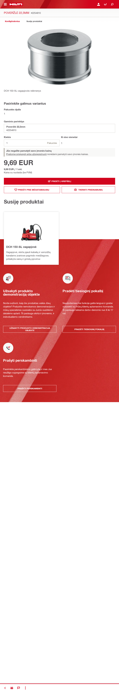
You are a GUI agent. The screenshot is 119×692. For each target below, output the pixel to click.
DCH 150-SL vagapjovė (21, 246)
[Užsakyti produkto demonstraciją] (11, 688)
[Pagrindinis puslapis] (16, 4)
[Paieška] (112, 4)
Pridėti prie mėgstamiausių (33, 190)
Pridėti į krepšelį (61, 181)
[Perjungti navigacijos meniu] (5, 4)
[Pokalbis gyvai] (18, 688)
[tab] (12, 21)
